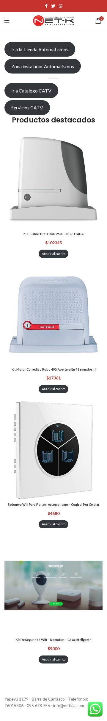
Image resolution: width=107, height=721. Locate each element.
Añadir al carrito (53, 254)
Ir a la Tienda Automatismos (39, 49)
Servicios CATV (27, 107)
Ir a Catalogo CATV (31, 90)
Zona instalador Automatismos (42, 66)
